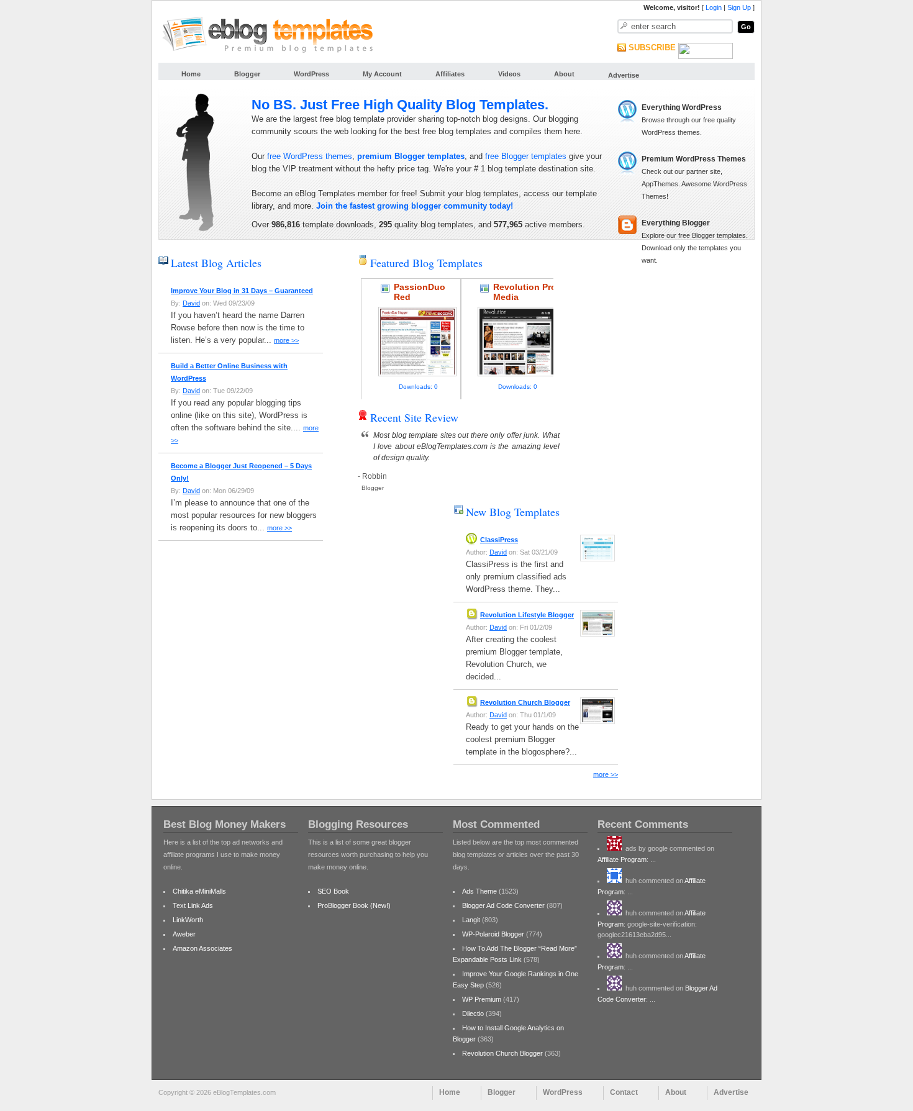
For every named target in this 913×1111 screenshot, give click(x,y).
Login (714, 7)
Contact (624, 1092)
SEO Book (333, 891)
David (191, 303)
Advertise (623, 75)
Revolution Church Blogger (525, 702)
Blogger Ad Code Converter (503, 905)
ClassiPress (499, 539)
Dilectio (473, 1013)
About (564, 74)
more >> (286, 340)
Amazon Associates (202, 948)
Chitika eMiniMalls (199, 891)
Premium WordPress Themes (694, 159)
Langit (471, 919)
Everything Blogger (676, 223)
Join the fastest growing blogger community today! (414, 206)
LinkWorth (188, 919)
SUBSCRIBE (652, 47)
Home (191, 74)
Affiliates (450, 74)
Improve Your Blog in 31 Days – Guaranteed (242, 290)
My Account (382, 74)
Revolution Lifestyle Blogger (527, 615)
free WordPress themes (309, 156)
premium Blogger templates (411, 156)
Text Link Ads (193, 905)
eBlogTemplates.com (452, 446)
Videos (509, 74)
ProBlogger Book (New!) (354, 905)
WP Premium (481, 999)
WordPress (311, 74)
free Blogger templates (525, 156)
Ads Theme (479, 891)
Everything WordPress (682, 107)
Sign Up (739, 7)
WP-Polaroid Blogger (493, 934)
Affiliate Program (622, 859)
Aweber (184, 934)
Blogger (247, 74)
